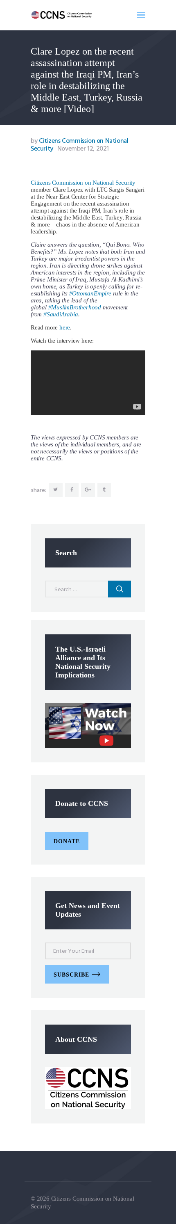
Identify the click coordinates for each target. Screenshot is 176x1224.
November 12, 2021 (83, 149)
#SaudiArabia (60, 314)
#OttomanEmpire (90, 293)
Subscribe (71, 975)
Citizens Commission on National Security (83, 182)
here (64, 327)
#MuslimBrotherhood (74, 307)
